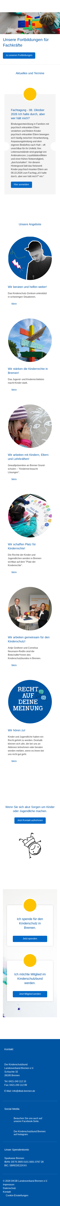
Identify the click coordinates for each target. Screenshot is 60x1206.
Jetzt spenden (30, 938)
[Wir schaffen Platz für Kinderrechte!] (30, 516)
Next (55, 146)
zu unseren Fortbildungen (19, 55)
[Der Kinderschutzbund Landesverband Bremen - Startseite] (16, 6)
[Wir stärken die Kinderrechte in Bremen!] (30, 340)
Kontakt (7, 1192)
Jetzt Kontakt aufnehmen (30, 820)
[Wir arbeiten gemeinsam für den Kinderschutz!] (30, 609)
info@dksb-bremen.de (23, 1091)
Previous (5, 146)
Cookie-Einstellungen (16, 1195)
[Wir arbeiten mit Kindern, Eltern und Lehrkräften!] (30, 426)
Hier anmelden (21, 184)
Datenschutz (9, 1188)
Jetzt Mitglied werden (30, 994)
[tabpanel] (30, 140)
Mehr (14, 304)
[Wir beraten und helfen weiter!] (30, 258)
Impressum (8, 1184)
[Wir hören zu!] (30, 702)
